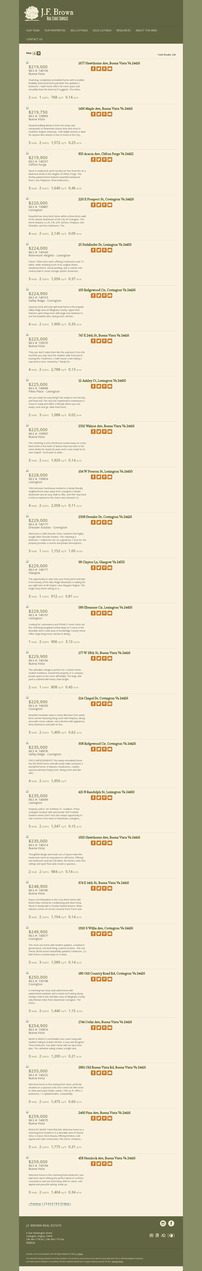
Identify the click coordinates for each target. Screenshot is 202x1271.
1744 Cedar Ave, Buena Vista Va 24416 (105, 1022)
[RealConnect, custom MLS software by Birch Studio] (164, 1235)
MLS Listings (79, 30)
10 (61, 1203)
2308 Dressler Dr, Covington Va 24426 (105, 517)
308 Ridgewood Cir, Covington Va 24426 (107, 743)
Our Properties (55, 30)
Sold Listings (102, 30)
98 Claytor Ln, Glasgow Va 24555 (101, 562)
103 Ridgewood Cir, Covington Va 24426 (107, 290)
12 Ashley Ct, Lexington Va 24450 (102, 380)
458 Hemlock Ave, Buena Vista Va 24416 (106, 1158)
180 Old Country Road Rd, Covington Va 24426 (111, 973)
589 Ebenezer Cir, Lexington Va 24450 (105, 607)
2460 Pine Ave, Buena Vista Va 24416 (104, 1113)
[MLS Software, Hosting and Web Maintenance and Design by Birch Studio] (172, 1235)
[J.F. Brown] (49, 14)
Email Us (30, 1242)
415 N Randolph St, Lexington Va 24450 (106, 792)
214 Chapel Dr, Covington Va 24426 (103, 698)
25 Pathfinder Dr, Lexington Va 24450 (104, 244)
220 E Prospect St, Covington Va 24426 (106, 199)
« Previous (35, 1203)
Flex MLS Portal (117, 1261)
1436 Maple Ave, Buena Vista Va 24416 (105, 108)
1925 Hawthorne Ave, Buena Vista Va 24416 (109, 837)
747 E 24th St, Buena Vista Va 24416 (103, 335)
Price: (29, 53)
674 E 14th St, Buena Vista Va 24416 (103, 883)
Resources (123, 30)
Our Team (32, 30)
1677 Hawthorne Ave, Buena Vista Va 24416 (109, 63)
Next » (67, 1203)
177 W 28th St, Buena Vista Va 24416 (104, 653)
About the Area (146, 30)
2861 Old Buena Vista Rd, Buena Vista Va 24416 (112, 1067)
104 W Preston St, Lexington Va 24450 (105, 471)
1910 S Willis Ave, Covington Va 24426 (105, 928)
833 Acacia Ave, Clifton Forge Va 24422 (106, 154)
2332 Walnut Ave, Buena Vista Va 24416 (106, 426)
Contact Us (34, 39)
